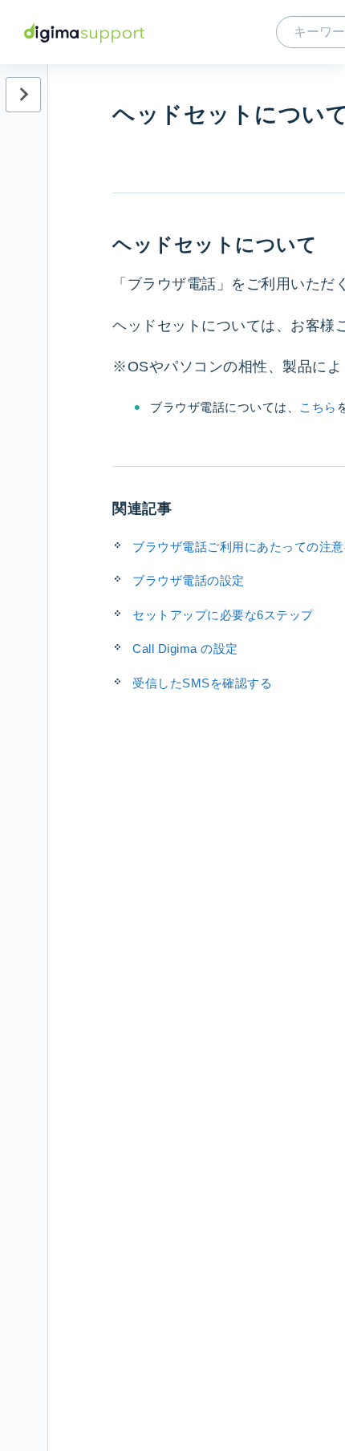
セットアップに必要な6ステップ (223, 615)
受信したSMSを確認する (202, 683)
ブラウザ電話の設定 (188, 580)
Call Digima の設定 (185, 648)
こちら (318, 407)
